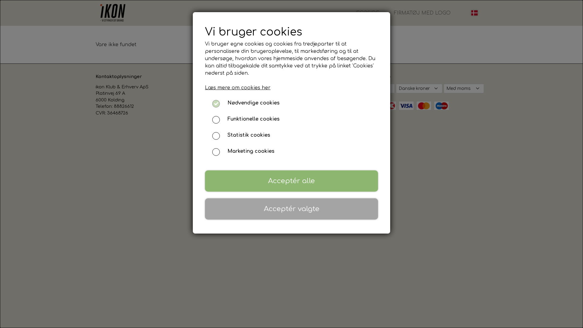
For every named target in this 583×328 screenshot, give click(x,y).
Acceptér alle (291, 181)
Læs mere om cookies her (238, 88)
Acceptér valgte (291, 209)
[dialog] (291, 164)
